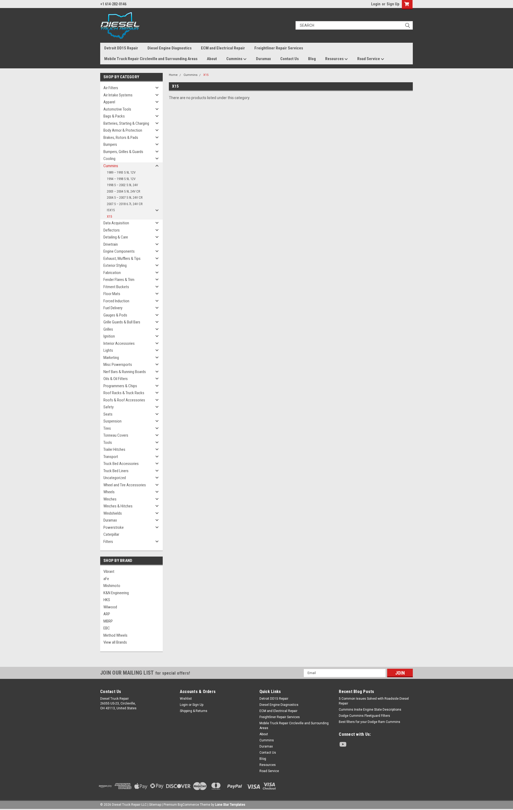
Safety (108, 407)
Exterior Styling (115, 265)
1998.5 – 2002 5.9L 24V (122, 185)
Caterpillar (111, 534)
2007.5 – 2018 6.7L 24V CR (125, 204)
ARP (106, 614)
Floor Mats (111, 293)
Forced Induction (116, 301)
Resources (334, 58)
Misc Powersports (117, 364)
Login (375, 4)
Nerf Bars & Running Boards (124, 371)
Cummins (234, 58)
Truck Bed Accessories (121, 463)
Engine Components (119, 251)
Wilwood (110, 607)
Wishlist (186, 699)
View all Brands (115, 642)
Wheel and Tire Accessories (124, 485)
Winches (109, 499)
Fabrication (112, 272)
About (212, 58)
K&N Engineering (116, 592)
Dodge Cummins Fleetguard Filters (364, 716)
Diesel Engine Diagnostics (169, 48)
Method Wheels (115, 635)
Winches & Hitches (118, 506)
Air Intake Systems (118, 95)
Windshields (112, 513)
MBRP (108, 621)
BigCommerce (188, 805)
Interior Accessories (119, 343)
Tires (107, 428)
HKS (106, 599)
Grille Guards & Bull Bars (121, 322)
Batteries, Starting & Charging (126, 123)
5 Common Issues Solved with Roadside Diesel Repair (374, 701)
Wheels (109, 492)
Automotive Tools (117, 109)
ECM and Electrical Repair (223, 48)
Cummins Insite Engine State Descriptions (370, 709)
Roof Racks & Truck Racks (123, 392)
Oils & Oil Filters (115, 378)
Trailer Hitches (114, 449)
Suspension (112, 421)
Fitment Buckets (116, 286)
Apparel (109, 102)
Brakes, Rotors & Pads (120, 137)
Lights (108, 350)
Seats (107, 414)
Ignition (109, 336)
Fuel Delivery (112, 308)
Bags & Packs (114, 116)
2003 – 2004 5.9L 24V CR (123, 191)
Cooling (109, 158)
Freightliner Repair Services (278, 48)
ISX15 (111, 210)
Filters (108, 541)
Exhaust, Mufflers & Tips (122, 258)
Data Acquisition (116, 223)
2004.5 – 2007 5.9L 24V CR (125, 197)
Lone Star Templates (230, 805)
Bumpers (110, 144)
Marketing (111, 357)
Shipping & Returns (193, 711)
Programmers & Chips (120, 386)
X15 (109, 216)
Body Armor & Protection (122, 130)
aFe (106, 578)
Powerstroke (113, 527)
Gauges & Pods (115, 315)
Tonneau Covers (115, 435)
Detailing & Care (115, 237)
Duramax (263, 58)
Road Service (369, 58)
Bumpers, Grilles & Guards (123, 151)
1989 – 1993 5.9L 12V (121, 172)
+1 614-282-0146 (113, 4)
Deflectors (111, 230)
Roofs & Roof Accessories (124, 400)
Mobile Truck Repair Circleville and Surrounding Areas (150, 58)
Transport (110, 456)
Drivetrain (110, 244)
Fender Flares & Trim (118, 279)
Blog (312, 58)
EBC (106, 628)
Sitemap (155, 805)
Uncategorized (114, 477)
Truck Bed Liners (116, 470)
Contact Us (289, 58)
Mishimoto (111, 585)
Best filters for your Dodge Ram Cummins (369, 722)
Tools (107, 442)
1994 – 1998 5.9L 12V (121, 179)
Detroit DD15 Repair (121, 48)
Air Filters (110, 87)
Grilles (108, 329)
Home (173, 75)
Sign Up (393, 4)
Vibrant (108, 571)
